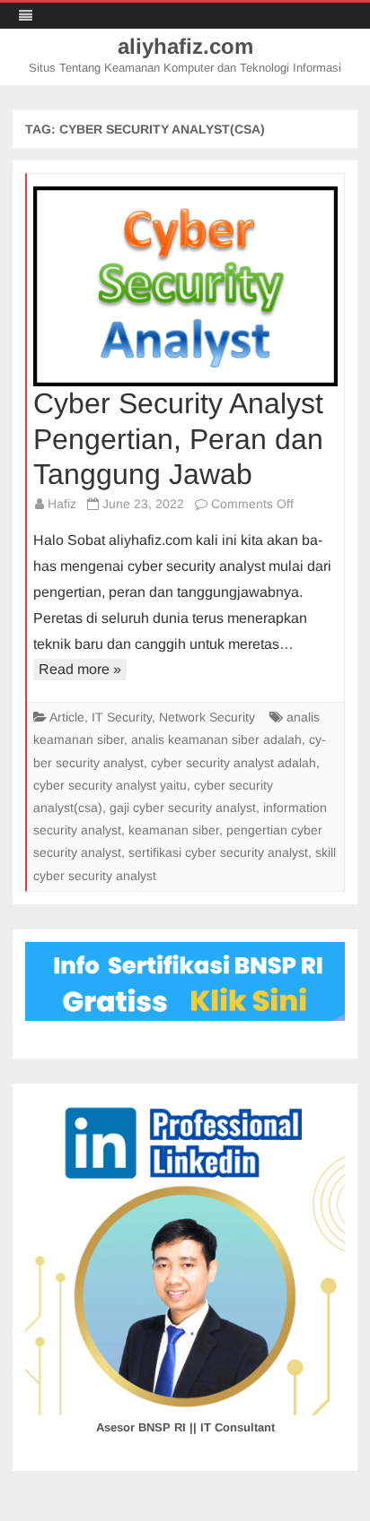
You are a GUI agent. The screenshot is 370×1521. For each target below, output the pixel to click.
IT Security (122, 717)
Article (66, 717)
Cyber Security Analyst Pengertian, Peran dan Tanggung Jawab (178, 439)
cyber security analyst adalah (233, 763)
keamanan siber (173, 830)
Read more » (80, 669)
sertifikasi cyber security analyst (218, 852)
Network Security (207, 717)
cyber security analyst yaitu (110, 785)
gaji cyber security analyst (183, 807)
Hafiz (62, 504)
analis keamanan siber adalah (216, 739)
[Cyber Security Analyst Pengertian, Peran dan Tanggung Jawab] (185, 286)
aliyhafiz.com (185, 46)
